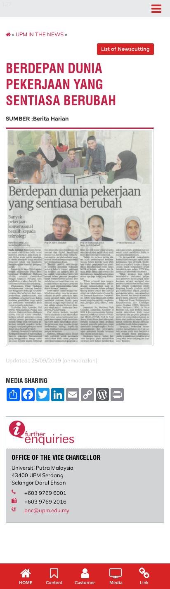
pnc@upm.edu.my (46, 510)
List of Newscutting (125, 49)
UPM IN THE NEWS (40, 34)
